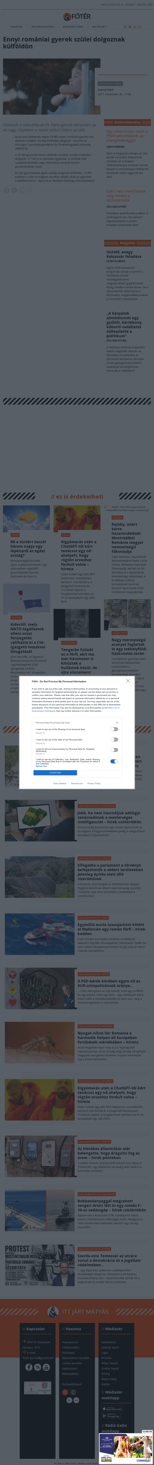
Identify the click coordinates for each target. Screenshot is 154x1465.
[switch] (114, 729)
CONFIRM (55, 773)
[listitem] (77, 722)
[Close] (129, 682)
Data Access (77, 783)
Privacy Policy (94, 783)
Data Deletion (60, 783)
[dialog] (77, 732)
